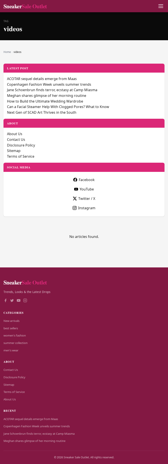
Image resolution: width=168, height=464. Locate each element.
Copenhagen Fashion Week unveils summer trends (49, 84)
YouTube (87, 189)
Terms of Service (20, 156)
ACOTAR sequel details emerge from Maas (42, 78)
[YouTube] (19, 301)
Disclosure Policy (21, 145)
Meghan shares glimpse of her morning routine (46, 95)
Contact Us (16, 139)
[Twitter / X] (12, 301)
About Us (14, 133)
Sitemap (14, 150)
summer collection (16, 343)
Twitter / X (86, 198)
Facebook (87, 179)
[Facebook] (5, 301)
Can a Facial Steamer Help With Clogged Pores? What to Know (58, 106)
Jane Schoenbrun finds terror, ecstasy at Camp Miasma (52, 89)
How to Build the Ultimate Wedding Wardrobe (45, 101)
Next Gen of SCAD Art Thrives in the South (41, 112)
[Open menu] (160, 6)
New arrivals (11, 321)
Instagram (86, 208)
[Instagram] (25, 301)
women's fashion (15, 335)
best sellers (11, 328)
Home (7, 52)
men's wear (11, 350)
